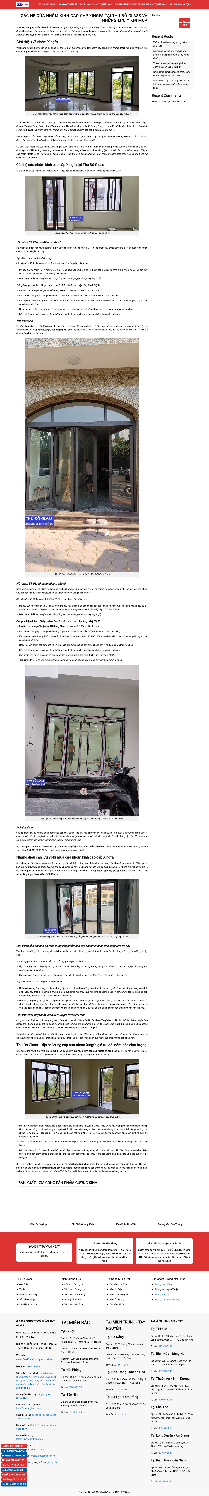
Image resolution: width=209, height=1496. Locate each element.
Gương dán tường (163, 1284)
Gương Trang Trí (162, 1294)
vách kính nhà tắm (48, 1380)
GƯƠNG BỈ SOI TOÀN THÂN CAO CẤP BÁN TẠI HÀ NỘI (163, 13)
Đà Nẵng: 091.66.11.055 (13, 1474)
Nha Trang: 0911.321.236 (14, 1479)
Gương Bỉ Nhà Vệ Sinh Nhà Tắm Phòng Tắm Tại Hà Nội (133, 22)
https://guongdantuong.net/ (29, 1439)
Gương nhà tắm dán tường (167, 1299)
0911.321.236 (120, 1389)
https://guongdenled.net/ (43, 1425)
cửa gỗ (19, 1388)
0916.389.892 (75, 1412)
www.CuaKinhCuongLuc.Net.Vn (34, 1359)
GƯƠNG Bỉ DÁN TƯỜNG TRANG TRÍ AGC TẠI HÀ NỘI (140, 4)
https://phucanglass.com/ (44, 1455)
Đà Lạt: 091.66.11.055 (12, 1470)
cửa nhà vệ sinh (48, 1384)
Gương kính (21, 1428)
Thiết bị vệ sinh (23, 1418)
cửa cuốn (35, 1384)
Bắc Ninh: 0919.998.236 (13, 1455)
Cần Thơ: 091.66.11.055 (13, 1465)
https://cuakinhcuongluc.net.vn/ (40, 1171)
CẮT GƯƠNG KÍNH (46, 4)
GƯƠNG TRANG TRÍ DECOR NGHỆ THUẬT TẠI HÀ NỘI (84, 4)
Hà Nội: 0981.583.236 (12, 1446)
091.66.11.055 (121, 1364)
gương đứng (33, 1380)
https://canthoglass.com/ (28, 1408)
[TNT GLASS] (22, 4)
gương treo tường (40, 1415)
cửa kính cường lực (38, 1377)
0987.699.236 (75, 1387)
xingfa (27, 1388)
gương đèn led (23, 1384)
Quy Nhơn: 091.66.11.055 (14, 1484)
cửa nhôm (45, 1373)
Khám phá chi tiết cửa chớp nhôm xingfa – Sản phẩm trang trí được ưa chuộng (171, 55)
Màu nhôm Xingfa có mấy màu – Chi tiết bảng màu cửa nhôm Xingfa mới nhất (171, 84)
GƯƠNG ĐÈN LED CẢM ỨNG (177, 22)
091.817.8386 (33, 1366)
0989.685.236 (165, 1346)
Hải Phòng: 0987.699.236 (14, 1450)
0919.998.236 (165, 1453)
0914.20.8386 (165, 1428)
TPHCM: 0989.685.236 (13, 1460)
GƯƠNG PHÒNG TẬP (179, 4)
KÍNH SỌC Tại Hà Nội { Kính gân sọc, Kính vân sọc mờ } (104, 13)
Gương (53, 1415)
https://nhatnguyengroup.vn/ (30, 1449)
